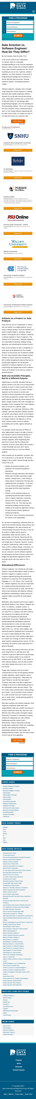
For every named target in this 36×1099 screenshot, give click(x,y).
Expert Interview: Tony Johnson (12, 983)
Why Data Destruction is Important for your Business (18, 915)
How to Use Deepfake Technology (12, 954)
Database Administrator (9, 803)
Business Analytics (8, 1030)
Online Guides (8, 1021)
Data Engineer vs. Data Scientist (12, 950)
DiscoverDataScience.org (18, 7)
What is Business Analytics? (11, 933)
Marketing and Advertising (10, 1010)
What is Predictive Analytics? (11, 937)
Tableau (5, 842)
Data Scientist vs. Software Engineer (13, 946)
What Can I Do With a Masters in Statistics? (15, 887)
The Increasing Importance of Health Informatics (16, 857)
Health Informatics (8, 1034)
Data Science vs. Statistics (10, 939)
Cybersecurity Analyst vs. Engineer (13, 866)
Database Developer (9, 805)
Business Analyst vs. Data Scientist (13, 944)
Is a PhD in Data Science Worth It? (13, 877)
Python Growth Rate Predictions (12, 859)
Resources (18, 1067)
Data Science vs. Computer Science (13, 948)
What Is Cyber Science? (10, 892)
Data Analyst (6, 793)
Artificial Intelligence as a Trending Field (14, 963)
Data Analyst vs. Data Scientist (12, 952)
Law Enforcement (8, 1006)
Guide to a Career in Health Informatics (14, 970)
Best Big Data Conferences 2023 (12, 872)
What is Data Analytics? (10, 931)
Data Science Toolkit (11, 823)
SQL (4, 840)
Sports (5, 1013)
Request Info (18, 150)
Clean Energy (7, 1015)
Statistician (6, 816)
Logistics (5, 1008)
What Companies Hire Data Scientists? (14, 890)
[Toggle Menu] (33, 11)
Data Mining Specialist (9, 801)
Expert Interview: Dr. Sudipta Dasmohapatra (15, 978)
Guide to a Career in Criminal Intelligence (14, 967)
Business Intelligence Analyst (11, 790)
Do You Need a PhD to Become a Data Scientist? (17, 870)
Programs (19, 1060)
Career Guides (8, 782)
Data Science (7, 1026)
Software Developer (8, 814)
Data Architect (7, 797)
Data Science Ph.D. (8, 976)
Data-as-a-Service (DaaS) (10, 861)
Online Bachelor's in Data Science (21, 306)
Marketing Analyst (8, 812)
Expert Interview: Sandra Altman (12, 980)
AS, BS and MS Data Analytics (20, 144)
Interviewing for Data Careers (11, 926)
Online (19, 1063)
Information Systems (9, 1032)
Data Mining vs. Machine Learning (12, 941)
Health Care (6, 1002)
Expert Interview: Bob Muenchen (12, 985)
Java (4, 831)
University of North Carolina (14, 275)
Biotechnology (7, 998)
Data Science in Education (10, 868)
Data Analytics (7, 1028)
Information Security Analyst (11, 808)
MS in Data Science (18, 253)
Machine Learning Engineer (11, 810)
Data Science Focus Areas (10, 874)
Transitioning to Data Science (11, 885)
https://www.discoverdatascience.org (14, 1088)
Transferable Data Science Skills (12, 883)
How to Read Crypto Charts (11, 894)
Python (5, 833)
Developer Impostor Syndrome (12, 909)
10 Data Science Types (9, 853)
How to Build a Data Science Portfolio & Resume (17, 905)
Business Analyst (8, 788)
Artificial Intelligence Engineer (11, 786)
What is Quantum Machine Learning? (13, 935)
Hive (4, 829)
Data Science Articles (12, 849)
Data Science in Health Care (11, 965)
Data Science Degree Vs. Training (12, 913)
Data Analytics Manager (10, 795)
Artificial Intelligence (8, 995)
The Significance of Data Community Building (16, 907)
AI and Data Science (9, 855)
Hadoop (5, 827)
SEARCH (18, 35)
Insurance (6, 1004)
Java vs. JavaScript (8, 957)
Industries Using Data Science (15, 991)
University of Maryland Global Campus (18, 305)
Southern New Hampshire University (17, 143)
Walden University (10, 251)
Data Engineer (7, 799)
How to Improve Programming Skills (13, 911)
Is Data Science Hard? (9, 879)
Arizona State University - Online (16, 225)
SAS (4, 838)
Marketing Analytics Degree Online (13, 881)
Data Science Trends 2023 (10, 864)
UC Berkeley (8, 169)
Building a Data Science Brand (11, 924)
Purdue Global (9, 197)
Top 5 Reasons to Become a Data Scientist (15, 928)
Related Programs (19, 1070)
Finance (5, 1000)
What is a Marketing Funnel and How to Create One (17, 922)
